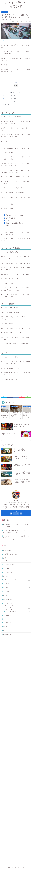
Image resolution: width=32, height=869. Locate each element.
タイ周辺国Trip (16, 583)
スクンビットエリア (17, 609)
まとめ (7, 104)
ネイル (16, 595)
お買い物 (16, 558)
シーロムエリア (17, 607)
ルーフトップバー (16, 622)
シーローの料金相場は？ (12, 98)
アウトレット (17, 560)
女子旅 (16, 626)
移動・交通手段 (16, 634)
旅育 (16, 630)
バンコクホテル (16, 603)
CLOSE (16, 85)
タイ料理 (16, 587)
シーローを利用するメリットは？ (14, 92)
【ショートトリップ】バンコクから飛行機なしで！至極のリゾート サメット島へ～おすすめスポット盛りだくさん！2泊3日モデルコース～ (17, 538)
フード (16, 619)
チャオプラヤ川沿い (17, 611)
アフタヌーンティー (16, 564)
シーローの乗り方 (10, 95)
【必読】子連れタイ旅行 (16, 554)
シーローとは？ (9, 89)
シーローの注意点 (10, 101)
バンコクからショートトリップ (16, 599)
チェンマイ (16, 591)
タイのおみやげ (16, 572)
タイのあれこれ (16, 568)
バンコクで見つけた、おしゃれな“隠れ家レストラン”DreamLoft (16, 525)
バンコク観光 (16, 615)
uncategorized (16, 550)
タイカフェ (16, 576)
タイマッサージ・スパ (16, 580)
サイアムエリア (17, 605)
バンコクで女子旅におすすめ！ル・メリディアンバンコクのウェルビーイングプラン (16, 531)
